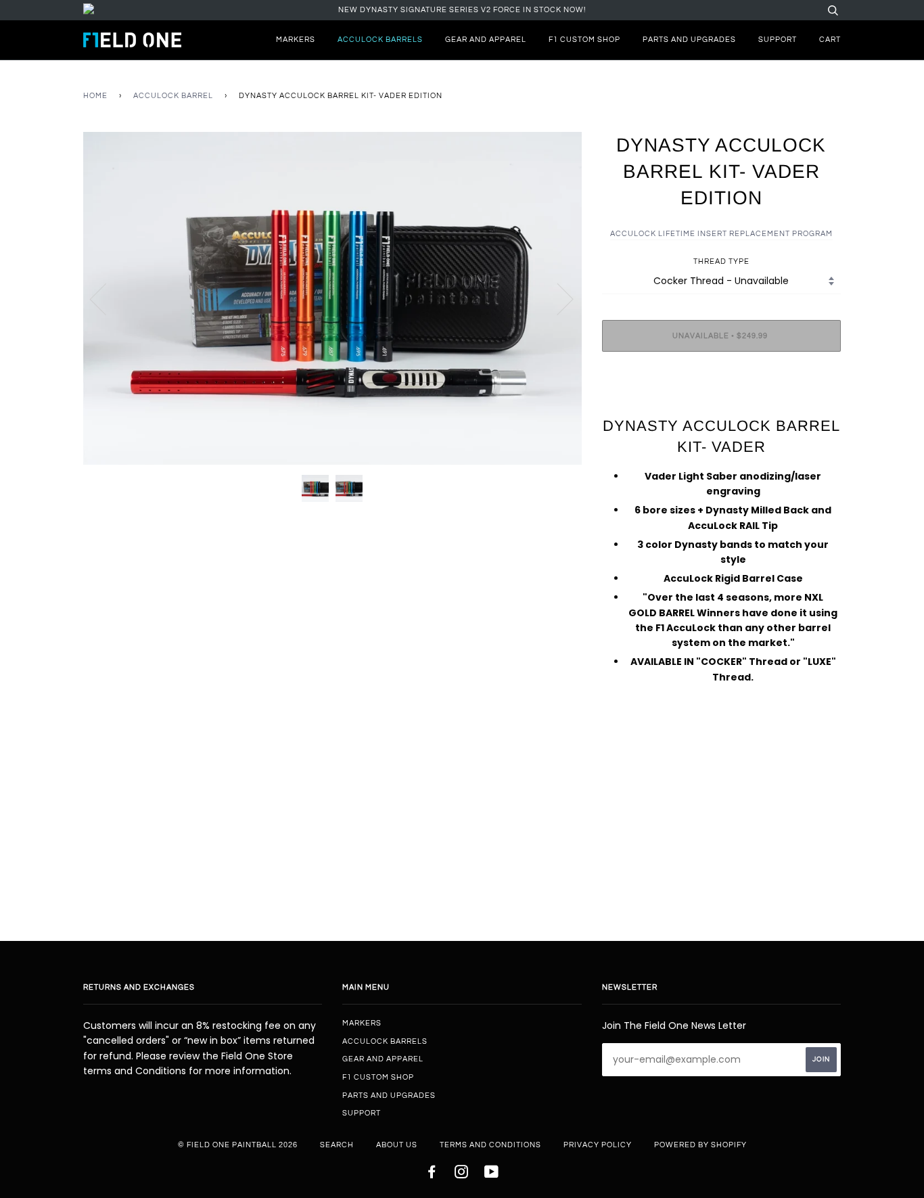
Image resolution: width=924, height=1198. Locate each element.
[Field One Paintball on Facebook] (432, 1174)
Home (95, 95)
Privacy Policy (597, 1145)
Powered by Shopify (700, 1145)
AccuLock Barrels (380, 39)
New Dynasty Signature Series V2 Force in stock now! (462, 10)
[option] (332, 298)
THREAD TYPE (721, 261)
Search (337, 1145)
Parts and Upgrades (689, 39)
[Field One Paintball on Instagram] (462, 1174)
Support (777, 39)
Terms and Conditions (490, 1145)
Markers (295, 39)
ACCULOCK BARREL (173, 95)
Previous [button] (106, 298)
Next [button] (557, 298)
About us (396, 1145)
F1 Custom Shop (584, 39)
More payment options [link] (721, 408)
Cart (830, 39)
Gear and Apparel (485, 39)
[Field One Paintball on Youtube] (491, 1174)
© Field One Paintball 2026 (238, 1145)
